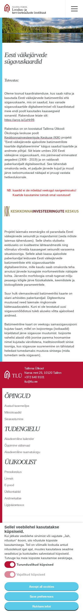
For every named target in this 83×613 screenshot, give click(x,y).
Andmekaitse (12, 498)
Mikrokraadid (12, 412)
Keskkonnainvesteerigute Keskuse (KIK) (32, 137)
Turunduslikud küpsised (35, 564)
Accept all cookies (41, 586)
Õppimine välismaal (17, 445)
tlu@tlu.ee (31, 381)
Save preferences (41, 596)
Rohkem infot (41, 606)
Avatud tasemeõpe (16, 405)
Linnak (8, 478)
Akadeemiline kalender (19, 439)
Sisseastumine (13, 419)
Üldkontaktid (12, 491)
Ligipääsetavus (14, 505)
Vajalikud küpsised (31, 574)
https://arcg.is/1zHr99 (19, 120)
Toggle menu (74, 9)
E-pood (9, 485)
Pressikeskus (12, 472)
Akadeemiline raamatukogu (22, 452)
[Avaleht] (31, 8)
